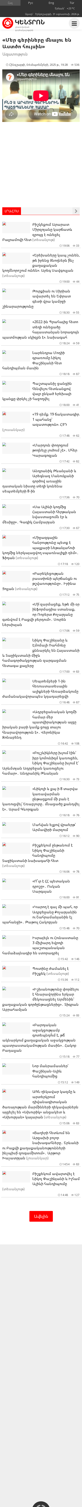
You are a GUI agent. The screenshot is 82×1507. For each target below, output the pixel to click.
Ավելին (41, 1216)
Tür (71, 3)
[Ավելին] (76, 211)
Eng (51, 3)
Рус (30, 3)
